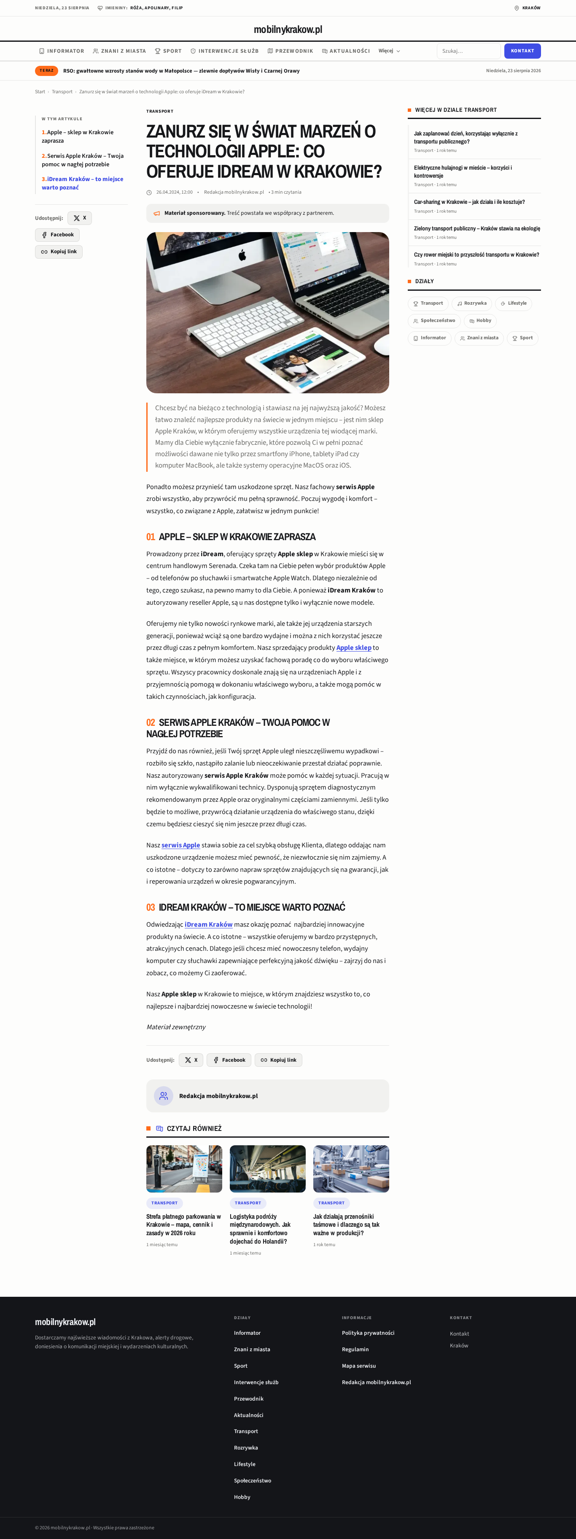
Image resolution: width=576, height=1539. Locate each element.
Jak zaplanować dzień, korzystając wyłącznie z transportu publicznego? (466, 137)
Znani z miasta (124, 51)
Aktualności (350, 51)
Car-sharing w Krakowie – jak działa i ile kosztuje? (469, 202)
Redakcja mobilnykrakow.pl (234, 192)
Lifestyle (517, 303)
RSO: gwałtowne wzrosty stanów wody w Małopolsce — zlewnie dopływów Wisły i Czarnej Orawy (181, 71)
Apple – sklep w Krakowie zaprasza (77, 136)
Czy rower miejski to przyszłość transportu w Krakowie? (476, 254)
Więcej (386, 50)
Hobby (483, 320)
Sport (172, 51)
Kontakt (522, 50)
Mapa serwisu (359, 1366)
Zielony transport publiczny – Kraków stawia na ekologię (477, 228)
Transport (62, 91)
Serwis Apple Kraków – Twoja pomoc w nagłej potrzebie (83, 160)
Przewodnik (294, 51)
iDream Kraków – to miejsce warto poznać (83, 183)
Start (40, 91)
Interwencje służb (229, 51)
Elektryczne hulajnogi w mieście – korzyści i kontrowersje (463, 171)
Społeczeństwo (438, 320)
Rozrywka (475, 303)
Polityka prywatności (368, 1333)
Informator (66, 51)
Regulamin (355, 1349)
